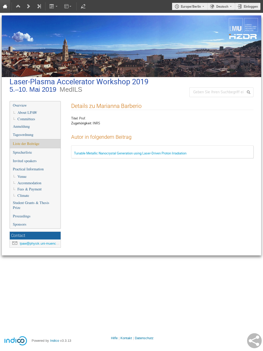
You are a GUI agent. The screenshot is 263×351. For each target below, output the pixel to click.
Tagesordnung (23, 134)
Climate (23, 195)
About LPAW (27, 112)
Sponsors (19, 224)
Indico (54, 340)
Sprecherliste (22, 152)
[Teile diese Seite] (254, 340)
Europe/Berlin (191, 6)
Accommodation (29, 182)
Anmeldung (21, 126)
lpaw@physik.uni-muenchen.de (43, 243)
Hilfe (114, 338)
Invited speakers (25, 160)
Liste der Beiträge (26, 143)
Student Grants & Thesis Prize (31, 205)
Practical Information (28, 169)
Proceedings (22, 216)
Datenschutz (144, 338)
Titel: (74, 118)
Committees (26, 118)
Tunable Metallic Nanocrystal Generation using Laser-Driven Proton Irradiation (130, 153)
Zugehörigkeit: (81, 123)
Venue (21, 176)
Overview (20, 105)
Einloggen (251, 6)
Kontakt (126, 338)
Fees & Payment (29, 189)
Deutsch (222, 6)
